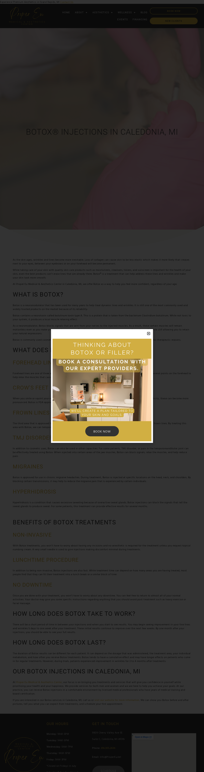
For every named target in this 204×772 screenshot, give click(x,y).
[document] (102, 386)
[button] (148, 333)
